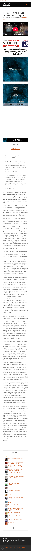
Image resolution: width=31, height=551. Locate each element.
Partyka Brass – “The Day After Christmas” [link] (14, 455)
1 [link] (7, 528)
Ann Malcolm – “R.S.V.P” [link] (13, 504)
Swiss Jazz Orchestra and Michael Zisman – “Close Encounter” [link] (15, 470)
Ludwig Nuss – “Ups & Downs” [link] (14, 490)
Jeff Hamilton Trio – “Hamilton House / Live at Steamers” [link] (16, 498)
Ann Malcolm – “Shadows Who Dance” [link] (16, 479)
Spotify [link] (5, 541)
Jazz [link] (4, 19)
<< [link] (5, 528)
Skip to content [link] (3, 0)
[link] (6, 4)
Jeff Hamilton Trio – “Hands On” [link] (14, 515)
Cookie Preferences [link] (11, 549)
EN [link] (22, 549)
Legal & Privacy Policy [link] (15, 547)
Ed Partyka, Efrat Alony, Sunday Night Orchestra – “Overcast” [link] (16, 477)
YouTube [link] (14, 540)
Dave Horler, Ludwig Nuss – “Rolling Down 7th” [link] (15, 484)
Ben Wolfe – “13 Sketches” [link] (13, 522)
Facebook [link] (6, 540)
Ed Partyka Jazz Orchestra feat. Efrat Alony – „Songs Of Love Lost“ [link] (15, 463)
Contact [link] (6, 547)
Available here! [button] (15, 148)
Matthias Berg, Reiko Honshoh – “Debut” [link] (15, 487)
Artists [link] (24, 547)
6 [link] (16, 528)
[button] (27, 5)
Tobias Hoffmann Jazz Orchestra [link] (12, 17)
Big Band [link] (24, 17)
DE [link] (18, 549)
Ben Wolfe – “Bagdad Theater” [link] (14, 512)
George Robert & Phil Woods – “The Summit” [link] (15, 502)
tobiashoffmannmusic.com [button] (15, 445)
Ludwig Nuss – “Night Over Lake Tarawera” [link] (14, 473)
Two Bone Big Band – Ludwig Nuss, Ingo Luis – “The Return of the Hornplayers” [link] (15, 509)
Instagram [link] (21, 540)
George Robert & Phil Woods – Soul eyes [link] (15, 494)
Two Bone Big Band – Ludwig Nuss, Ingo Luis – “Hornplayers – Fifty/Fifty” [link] (15, 466)
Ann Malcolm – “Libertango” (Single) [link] (15, 458)
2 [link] (9, 528)
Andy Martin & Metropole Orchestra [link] (15, 519)
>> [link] (18, 528)
